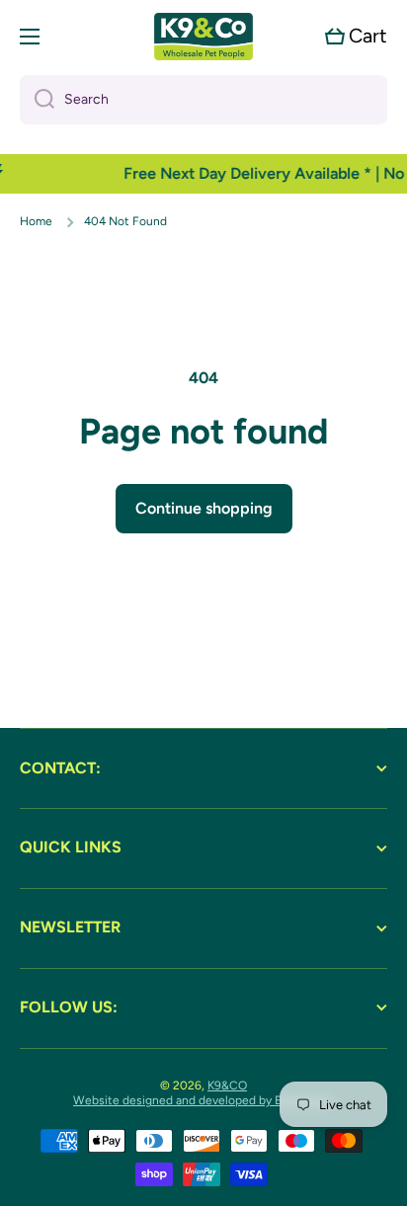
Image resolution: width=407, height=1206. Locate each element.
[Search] (37, 99)
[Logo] (203, 36)
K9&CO (227, 1085)
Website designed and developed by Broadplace (203, 1100)
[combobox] (203, 99)
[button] (356, 36)
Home (36, 221)
